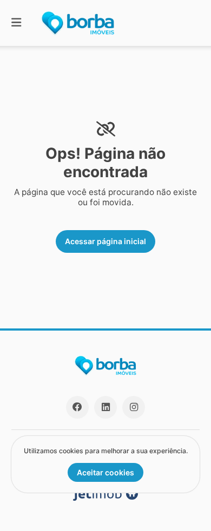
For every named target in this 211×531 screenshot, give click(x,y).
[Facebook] (77, 407)
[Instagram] (133, 407)
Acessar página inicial (105, 241)
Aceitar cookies (105, 472)
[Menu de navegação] (16, 23)
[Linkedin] (105, 407)
